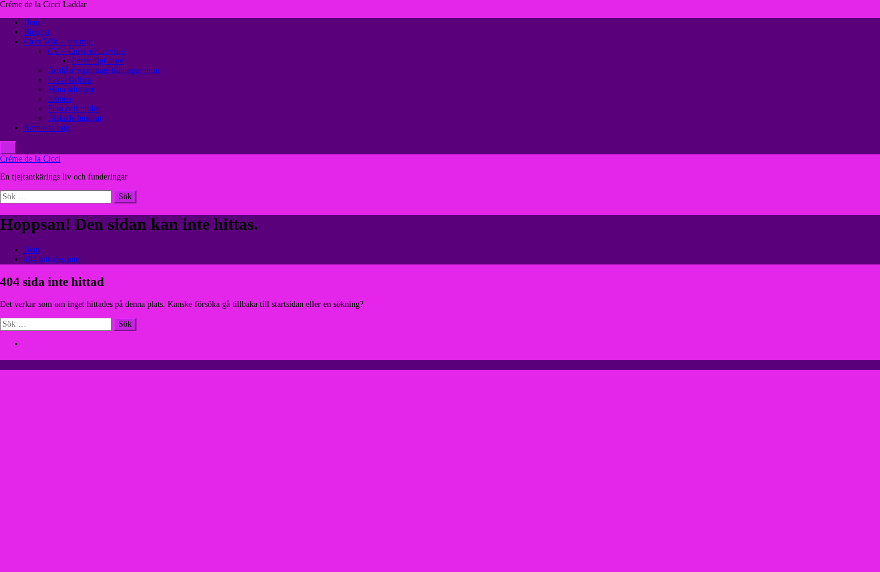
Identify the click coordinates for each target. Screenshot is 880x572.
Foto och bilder (74, 108)
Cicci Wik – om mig (58, 41)
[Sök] (8, 147)
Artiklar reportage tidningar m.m (104, 70)
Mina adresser (71, 89)
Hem (32, 22)
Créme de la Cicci (30, 158)
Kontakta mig (47, 127)
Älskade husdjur (75, 118)
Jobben (59, 99)
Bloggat (37, 32)
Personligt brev (97, 60)
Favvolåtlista (69, 79)
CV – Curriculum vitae (87, 51)
